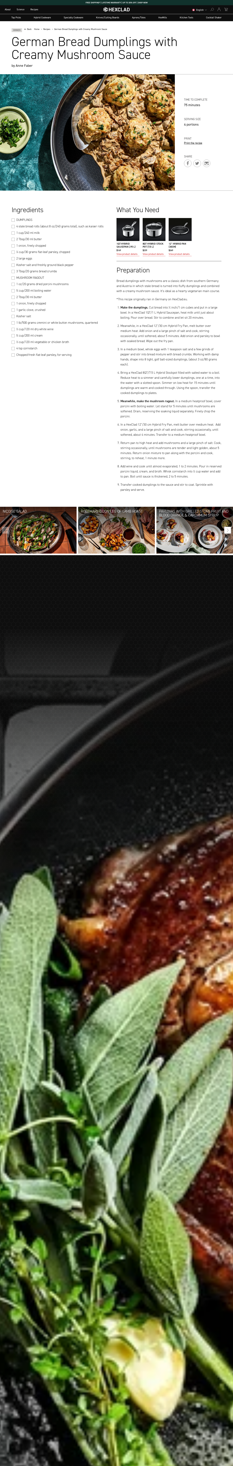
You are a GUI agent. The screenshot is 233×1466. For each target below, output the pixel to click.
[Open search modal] (212, 9)
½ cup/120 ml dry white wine (35, 329)
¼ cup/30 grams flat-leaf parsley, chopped (43, 251)
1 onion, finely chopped (31, 245)
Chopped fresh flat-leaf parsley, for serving (43, 354)
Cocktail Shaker (214, 17)
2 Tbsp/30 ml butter (29, 239)
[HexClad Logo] (117, 10)
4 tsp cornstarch (26, 348)
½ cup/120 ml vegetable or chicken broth (42, 341)
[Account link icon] (219, 9)
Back (29, 29)
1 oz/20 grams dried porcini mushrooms (42, 284)
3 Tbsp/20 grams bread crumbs (36, 271)
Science (20, 9)
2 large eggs (24, 258)
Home (36, 29)
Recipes (34, 9)
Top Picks (16, 17)
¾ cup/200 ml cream (29, 335)
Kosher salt (23, 316)
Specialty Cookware (73, 17)
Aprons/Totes (139, 17)
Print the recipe (193, 143)
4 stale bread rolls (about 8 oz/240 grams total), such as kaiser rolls (60, 226)
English (200, 10)
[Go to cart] (226, 9)
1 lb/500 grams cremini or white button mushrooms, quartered (57, 322)
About (8, 9)
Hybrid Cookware (42, 17)
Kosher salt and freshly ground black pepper (45, 264)
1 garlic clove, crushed (30, 309)
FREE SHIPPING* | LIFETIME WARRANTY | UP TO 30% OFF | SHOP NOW (117, 2)
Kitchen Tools (186, 17)
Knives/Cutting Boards (107, 17)
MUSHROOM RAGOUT (30, 277)
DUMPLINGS (24, 219)
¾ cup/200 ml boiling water (33, 290)
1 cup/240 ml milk (28, 232)
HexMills (162, 17)
